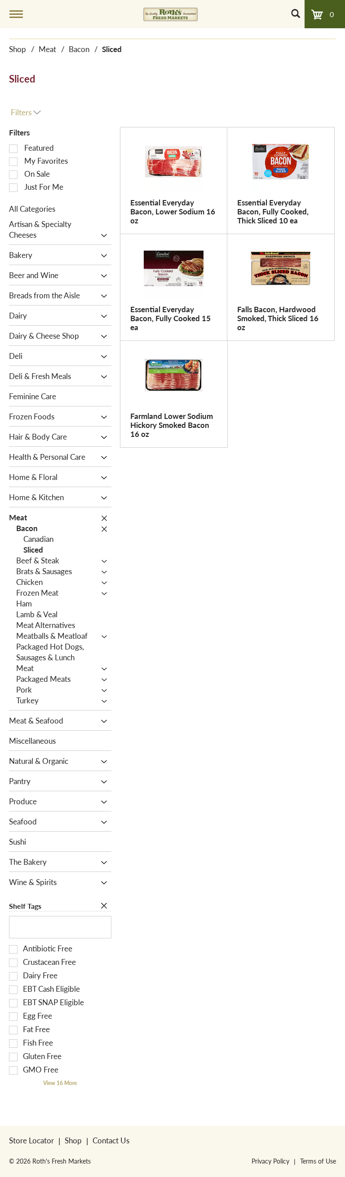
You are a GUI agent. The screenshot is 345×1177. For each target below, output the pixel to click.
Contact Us (111, 1140)
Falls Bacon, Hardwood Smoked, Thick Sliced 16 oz (277, 318)
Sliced (112, 49)
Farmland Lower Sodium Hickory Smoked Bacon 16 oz (171, 424)
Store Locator (31, 1140)
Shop (17, 49)
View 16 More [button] (60, 1083)
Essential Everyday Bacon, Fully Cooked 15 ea (170, 318)
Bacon (79, 49)
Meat (47, 49)
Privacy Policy (270, 1160)
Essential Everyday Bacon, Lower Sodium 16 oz (172, 211)
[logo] (170, 14)
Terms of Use (318, 1160)
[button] (101, 235)
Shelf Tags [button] (25, 906)
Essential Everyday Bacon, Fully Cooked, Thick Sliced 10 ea (273, 211)
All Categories (32, 208)
